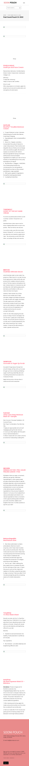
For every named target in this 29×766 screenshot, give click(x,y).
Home (4, 15)
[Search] (20, 8)
